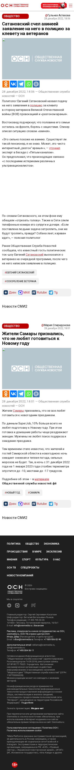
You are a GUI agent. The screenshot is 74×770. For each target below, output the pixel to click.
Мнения (12, 559)
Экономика (51, 543)
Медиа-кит (37, 708)
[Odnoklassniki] (5, 84)
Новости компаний (20, 575)
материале (42, 479)
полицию (36, 105)
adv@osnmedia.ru (16, 647)
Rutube (42, 292)
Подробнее (27, 702)
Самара (35, 492)
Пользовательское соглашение (24, 727)
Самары (18, 410)
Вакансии (39, 625)
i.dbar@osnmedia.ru (23, 639)
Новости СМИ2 (14, 306)
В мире (36, 551)
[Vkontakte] (13, 84)
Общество (32, 543)
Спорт (26, 559)
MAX (26, 292)
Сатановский (34, 254)
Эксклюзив (54, 551)
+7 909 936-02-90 (52, 639)
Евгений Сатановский (20, 272)
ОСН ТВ (11, 567)
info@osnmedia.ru (23, 625)
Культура (41, 559)
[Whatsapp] (28, 84)
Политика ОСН (49, 727)
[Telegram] (21, 84)
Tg (55, 292)
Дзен (12, 292)
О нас (56, 559)
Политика (13, 543)
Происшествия (17, 551)
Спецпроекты (30, 567)
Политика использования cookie (24, 730)
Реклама (13, 175)
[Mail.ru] (36, 84)
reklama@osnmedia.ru (43, 645)
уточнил (54, 148)
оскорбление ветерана (21, 281)
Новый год (13, 492)
